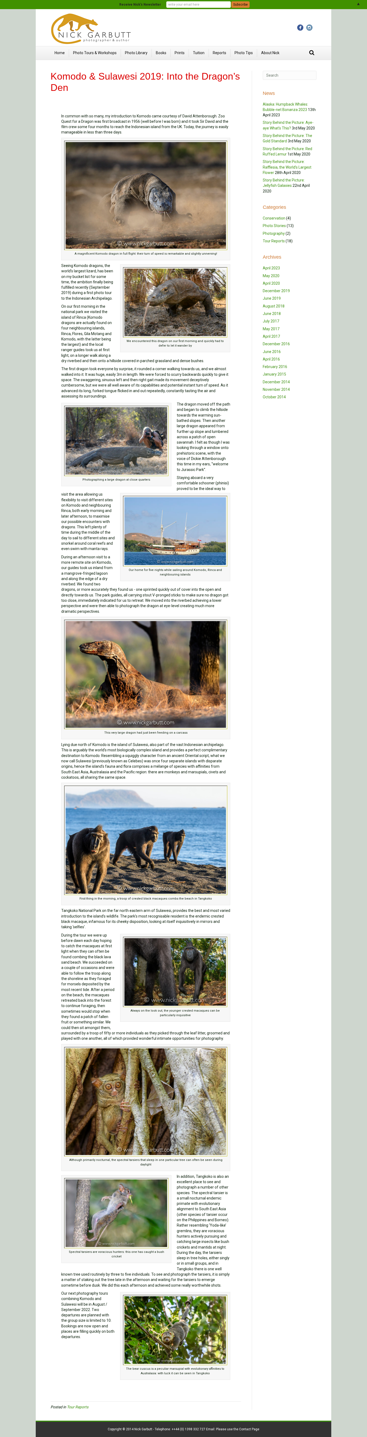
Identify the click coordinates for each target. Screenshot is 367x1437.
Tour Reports (77, 1407)
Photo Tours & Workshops (95, 53)
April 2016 (271, 359)
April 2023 (271, 268)
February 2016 (275, 367)
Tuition (198, 53)
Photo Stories (274, 226)
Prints (180, 53)
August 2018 (274, 306)
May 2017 (271, 329)
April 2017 (271, 336)
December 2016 (276, 344)
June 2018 (272, 313)
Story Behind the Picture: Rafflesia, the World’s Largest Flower (287, 167)
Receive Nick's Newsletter (140, 4)
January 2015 (274, 374)
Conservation (274, 218)
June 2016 (272, 352)
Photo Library (136, 53)
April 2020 (271, 283)
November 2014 (276, 389)
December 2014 (276, 382)
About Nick (270, 53)
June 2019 (272, 298)
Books (161, 53)
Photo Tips (244, 53)
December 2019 (276, 291)
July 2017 (271, 321)
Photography (274, 233)
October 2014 (274, 397)
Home (60, 53)
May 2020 (271, 276)
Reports (219, 53)
